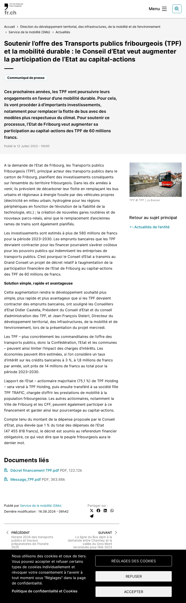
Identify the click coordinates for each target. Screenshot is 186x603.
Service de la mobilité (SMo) (40, 505)
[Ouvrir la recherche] (176, 9)
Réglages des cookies (133, 561)
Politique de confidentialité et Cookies (45, 591)
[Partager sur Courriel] (91, 516)
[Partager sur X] (91, 510)
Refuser (134, 576)
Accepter (133, 591)
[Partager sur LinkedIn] (105, 510)
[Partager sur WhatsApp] (112, 510)
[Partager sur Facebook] (98, 510)
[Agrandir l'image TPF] (155, 179)
